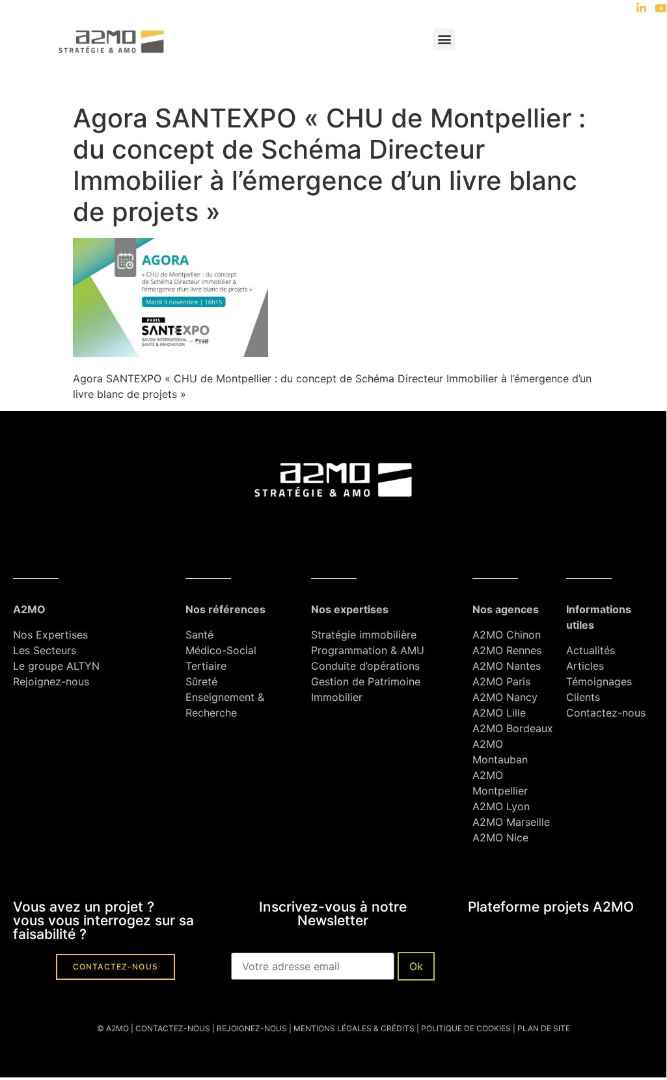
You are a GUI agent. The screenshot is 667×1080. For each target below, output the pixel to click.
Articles (585, 665)
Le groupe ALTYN (56, 665)
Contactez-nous (606, 712)
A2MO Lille (499, 712)
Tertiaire (205, 665)
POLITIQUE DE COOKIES (466, 1028)
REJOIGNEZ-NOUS (251, 1028)
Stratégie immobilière (363, 634)
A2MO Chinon (506, 634)
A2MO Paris (501, 681)
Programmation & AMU (367, 650)
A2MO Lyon (501, 806)
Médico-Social (220, 650)
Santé (199, 634)
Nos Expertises (50, 634)
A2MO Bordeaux (512, 728)
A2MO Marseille (511, 821)
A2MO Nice (500, 837)
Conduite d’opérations (365, 665)
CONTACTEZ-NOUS (172, 1028)
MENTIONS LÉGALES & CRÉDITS (354, 1028)
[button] (444, 39)
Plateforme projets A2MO (551, 907)
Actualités (592, 650)
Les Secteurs (44, 650)
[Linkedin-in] (641, 8)
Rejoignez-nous (51, 681)
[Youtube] (660, 8)
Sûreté (201, 681)
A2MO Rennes (506, 650)
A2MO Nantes (506, 665)
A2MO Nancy (505, 697)
